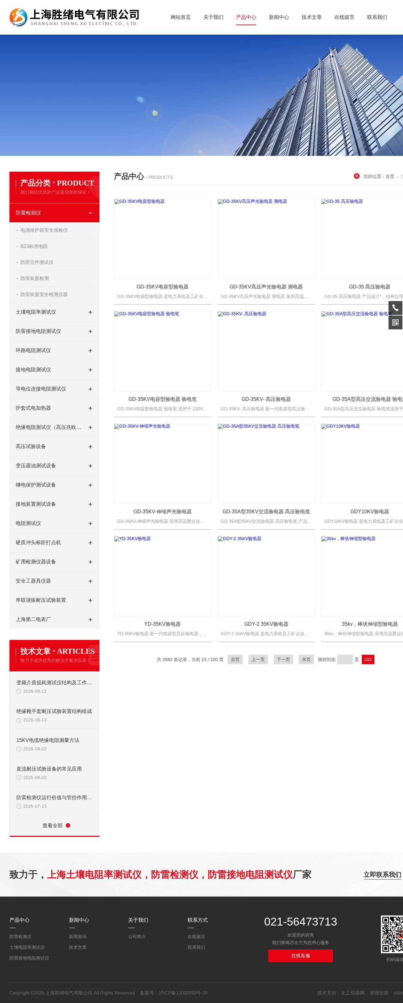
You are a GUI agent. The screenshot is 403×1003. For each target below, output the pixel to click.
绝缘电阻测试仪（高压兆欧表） (49, 427)
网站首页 (181, 17)
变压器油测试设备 (36, 465)
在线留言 (344, 17)
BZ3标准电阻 (34, 246)
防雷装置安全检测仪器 (44, 294)
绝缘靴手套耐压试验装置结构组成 (54, 711)
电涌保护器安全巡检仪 (44, 230)
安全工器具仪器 (33, 581)
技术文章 (312, 17)
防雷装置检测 (34, 278)
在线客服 (300, 955)
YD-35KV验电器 (162, 624)
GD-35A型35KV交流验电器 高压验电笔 (266, 511)
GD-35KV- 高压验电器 (266, 399)
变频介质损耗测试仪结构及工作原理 (54, 682)
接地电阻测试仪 (33, 369)
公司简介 (137, 936)
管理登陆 (379, 992)
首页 (390, 176)
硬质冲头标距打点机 (38, 542)
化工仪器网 (353, 992)
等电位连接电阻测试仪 (41, 388)
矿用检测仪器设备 (36, 561)
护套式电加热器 (33, 408)
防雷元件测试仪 (37, 262)
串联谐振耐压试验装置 (41, 600)
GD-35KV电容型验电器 (163, 286)
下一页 (283, 659)
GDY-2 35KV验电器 (266, 624)
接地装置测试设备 (36, 504)
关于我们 (213, 17)
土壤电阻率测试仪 (36, 312)
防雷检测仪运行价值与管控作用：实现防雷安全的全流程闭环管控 (54, 797)
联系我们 (377, 17)
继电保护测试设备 (36, 484)
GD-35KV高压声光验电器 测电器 (266, 286)
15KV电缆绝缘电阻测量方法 (47, 740)
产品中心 (246, 17)
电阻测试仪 (28, 523)
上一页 (258, 659)
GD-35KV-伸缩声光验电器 (162, 511)
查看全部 (53, 825)
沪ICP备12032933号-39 (183, 992)
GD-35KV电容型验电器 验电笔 (162, 399)
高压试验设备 (31, 446)
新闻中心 (279, 17)
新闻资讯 (78, 936)
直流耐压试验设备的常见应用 (49, 769)
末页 (306, 659)
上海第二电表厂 (33, 619)
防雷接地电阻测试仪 (38, 331)
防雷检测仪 (28, 212)
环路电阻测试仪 (33, 350)
